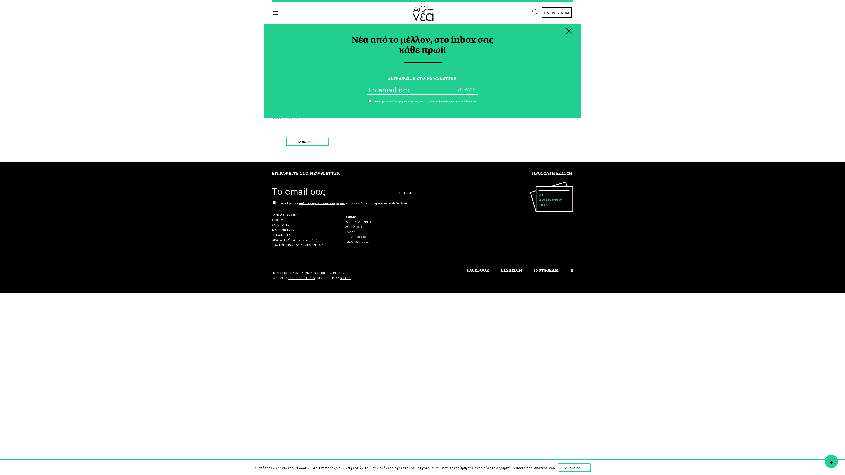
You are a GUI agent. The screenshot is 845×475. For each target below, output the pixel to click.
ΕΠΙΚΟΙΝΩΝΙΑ (281, 234)
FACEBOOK (478, 270)
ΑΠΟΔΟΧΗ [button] (574, 467)
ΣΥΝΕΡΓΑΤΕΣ (280, 224)
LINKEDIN (511, 270)
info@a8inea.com (358, 241)
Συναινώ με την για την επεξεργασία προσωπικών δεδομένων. (342, 203)
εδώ (552, 467)
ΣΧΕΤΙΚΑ (277, 219)
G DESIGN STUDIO (301, 278)
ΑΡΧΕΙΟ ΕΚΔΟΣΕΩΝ (285, 214)
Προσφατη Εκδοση (552, 173)
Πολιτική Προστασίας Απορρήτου (322, 203)
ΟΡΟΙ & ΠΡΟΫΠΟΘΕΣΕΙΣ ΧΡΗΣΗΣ (295, 239)
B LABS (345, 278)
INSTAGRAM (546, 270)
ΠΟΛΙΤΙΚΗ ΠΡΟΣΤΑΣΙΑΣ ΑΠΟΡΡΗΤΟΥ (297, 244)
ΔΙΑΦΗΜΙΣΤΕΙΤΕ (283, 229)
